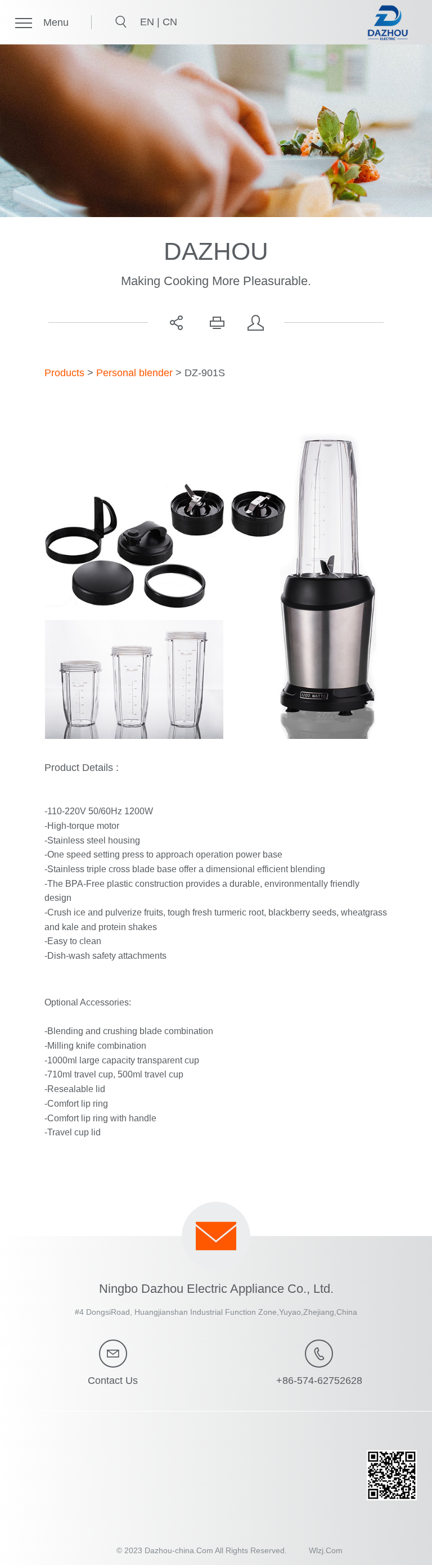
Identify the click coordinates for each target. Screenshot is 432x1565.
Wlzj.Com (326, 1550)
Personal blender (134, 372)
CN (170, 22)
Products (64, 372)
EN (148, 22)
